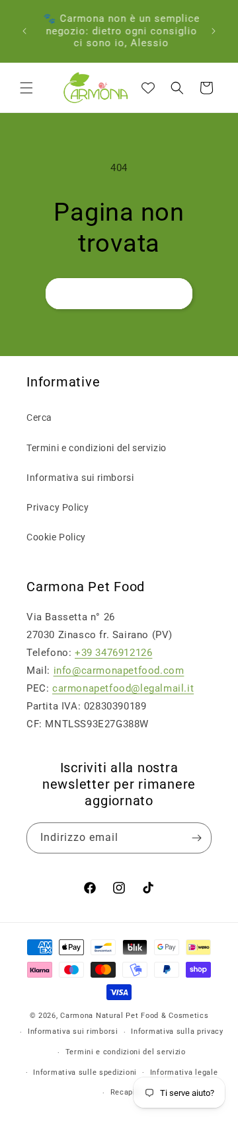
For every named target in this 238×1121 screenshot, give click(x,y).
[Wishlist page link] (148, 87)
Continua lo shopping (119, 294)
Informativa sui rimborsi (80, 477)
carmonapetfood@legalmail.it (123, 688)
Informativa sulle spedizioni (85, 1072)
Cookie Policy (56, 537)
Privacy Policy (57, 507)
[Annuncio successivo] (213, 31)
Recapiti (125, 1092)
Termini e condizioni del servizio (96, 448)
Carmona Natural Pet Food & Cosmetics (134, 1015)
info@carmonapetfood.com (119, 670)
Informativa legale (184, 1072)
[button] (26, 87)
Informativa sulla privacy (177, 1031)
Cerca (39, 417)
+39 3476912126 (113, 653)
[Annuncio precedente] (24, 31)
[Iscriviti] (196, 837)
